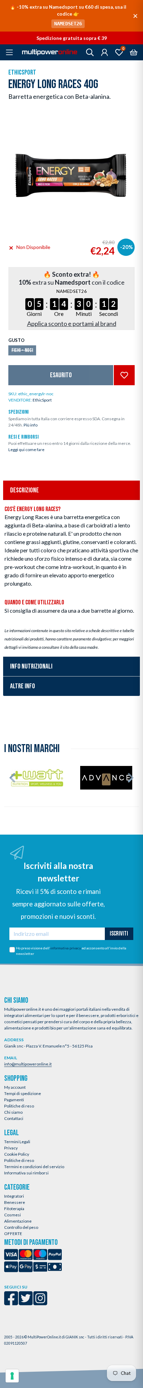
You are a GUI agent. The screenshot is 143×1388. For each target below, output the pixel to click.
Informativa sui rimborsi (26, 1172)
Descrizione (24, 490)
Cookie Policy (16, 1154)
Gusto (16, 340)
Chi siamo (13, 1112)
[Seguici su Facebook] (11, 1302)
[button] (12, 777)
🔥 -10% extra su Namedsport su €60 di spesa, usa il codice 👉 (68, 15)
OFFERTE (13, 1233)
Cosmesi (12, 1214)
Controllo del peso (21, 1227)
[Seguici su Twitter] (26, 1302)
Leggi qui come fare (26, 449)
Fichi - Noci (22, 350)
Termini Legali (17, 1141)
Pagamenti (14, 1099)
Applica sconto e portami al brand (71, 323)
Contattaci (13, 1118)
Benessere (14, 1202)
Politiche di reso (19, 1106)
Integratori (14, 1196)
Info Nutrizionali (31, 666)
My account (15, 1087)
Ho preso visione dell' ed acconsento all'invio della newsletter (71, 951)
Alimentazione (18, 1221)
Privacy (11, 1147)
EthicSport (22, 72)
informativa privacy (65, 948)
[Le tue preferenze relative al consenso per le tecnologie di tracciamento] (12, 1375)
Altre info (22, 686)
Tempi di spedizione (22, 1093)
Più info (30, 425)
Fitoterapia (14, 1208)
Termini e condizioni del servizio (34, 1166)
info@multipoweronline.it (28, 1064)
